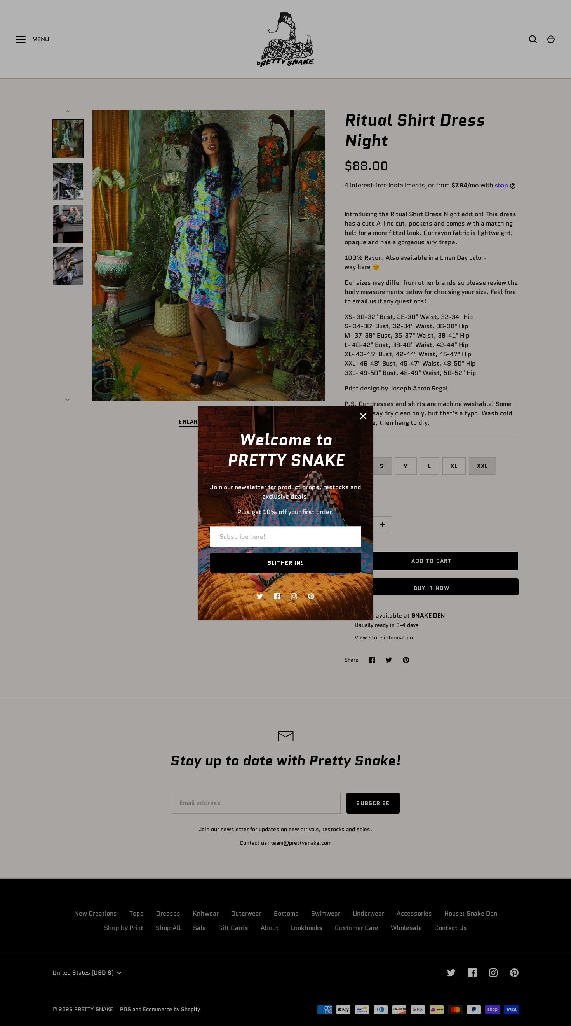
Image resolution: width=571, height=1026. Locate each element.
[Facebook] (277, 596)
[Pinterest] (311, 596)
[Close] (363, 416)
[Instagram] (294, 596)
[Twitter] (259, 596)
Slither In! (285, 563)
